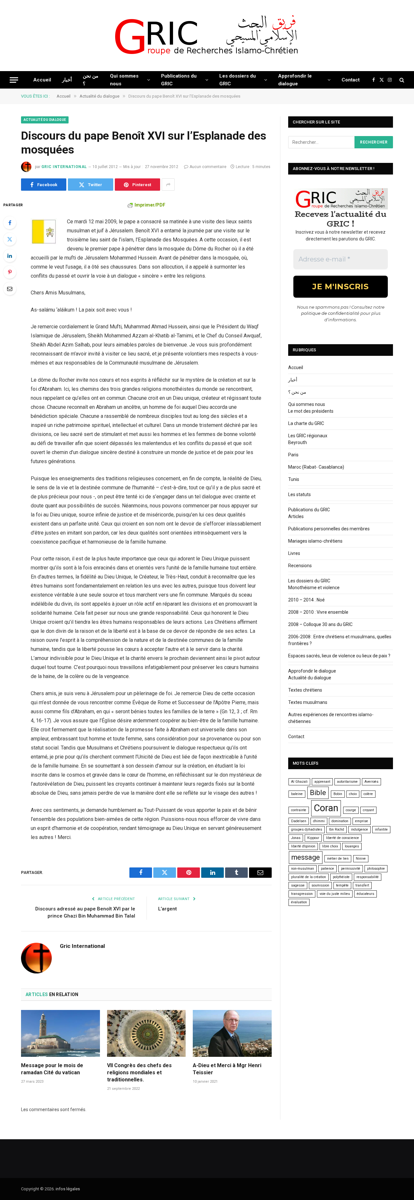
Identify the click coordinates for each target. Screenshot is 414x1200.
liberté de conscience (342, 838)
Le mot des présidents (310, 411)
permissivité (350, 868)
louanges (352, 846)
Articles (296, 516)
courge (351, 810)
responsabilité (367, 877)
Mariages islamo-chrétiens (315, 541)
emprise (361, 821)
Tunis (293, 479)
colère (368, 794)
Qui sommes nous (124, 80)
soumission (320, 885)
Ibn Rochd (336, 829)
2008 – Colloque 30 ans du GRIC (320, 624)
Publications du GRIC (179, 80)
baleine (297, 794)
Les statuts (299, 494)
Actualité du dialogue (45, 120)
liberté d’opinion (303, 846)
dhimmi (319, 821)
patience (327, 868)
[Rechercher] (401, 80)
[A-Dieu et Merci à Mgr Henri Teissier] (232, 1033)
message (305, 857)
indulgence (359, 829)
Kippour (313, 838)
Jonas (295, 838)
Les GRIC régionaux (307, 435)
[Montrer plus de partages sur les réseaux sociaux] (168, 184)
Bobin (337, 794)
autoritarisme (347, 782)
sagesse (298, 885)
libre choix (330, 846)
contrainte (298, 810)
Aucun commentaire (208, 167)
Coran (326, 807)
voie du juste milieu (335, 894)
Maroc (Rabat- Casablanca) (316, 467)
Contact (351, 80)
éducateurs (365, 894)
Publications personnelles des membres (329, 528)
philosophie (376, 868)
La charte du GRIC (306, 423)
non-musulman (302, 868)
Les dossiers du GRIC (237, 80)
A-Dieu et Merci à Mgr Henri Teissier (227, 1069)
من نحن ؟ (90, 80)
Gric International (64, 167)
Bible (318, 793)
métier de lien (338, 858)
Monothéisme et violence (314, 587)
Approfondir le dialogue (295, 80)
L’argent (167, 909)
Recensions (300, 565)
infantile (381, 829)
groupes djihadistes (306, 829)
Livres (294, 553)
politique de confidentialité (330, 313)
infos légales (68, 1188)
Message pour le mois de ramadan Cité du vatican (52, 1069)
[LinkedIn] (9, 255)
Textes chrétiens (305, 690)
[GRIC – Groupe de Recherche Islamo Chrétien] (207, 36)
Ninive (361, 858)
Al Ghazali (299, 782)
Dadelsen (298, 821)
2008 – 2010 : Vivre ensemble (318, 612)
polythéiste (341, 877)
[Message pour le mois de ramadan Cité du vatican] (60, 1033)
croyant (368, 810)
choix (353, 794)
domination (340, 821)
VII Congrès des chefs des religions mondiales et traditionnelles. (139, 1072)
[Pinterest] (9, 272)
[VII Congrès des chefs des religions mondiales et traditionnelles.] (146, 1033)
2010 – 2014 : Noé (306, 599)
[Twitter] (9, 239)
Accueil (42, 80)
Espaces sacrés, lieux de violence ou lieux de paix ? (339, 655)
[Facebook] (9, 222)
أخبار (67, 80)
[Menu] (14, 80)
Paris (293, 454)
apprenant (322, 782)
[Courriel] (9, 288)
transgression (302, 894)
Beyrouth (297, 442)
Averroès (371, 782)
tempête (342, 885)
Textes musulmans (307, 702)
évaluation (299, 902)
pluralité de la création (308, 877)
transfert (362, 885)
